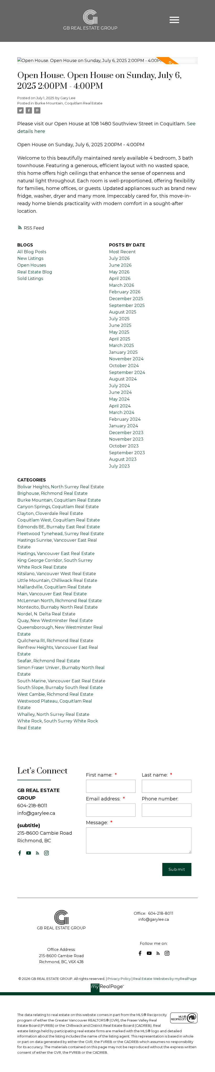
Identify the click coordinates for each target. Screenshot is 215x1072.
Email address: (104, 798)
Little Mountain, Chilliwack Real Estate (57, 580)
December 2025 (126, 298)
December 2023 (126, 432)
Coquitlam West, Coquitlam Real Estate (58, 520)
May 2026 (119, 272)
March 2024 (121, 412)
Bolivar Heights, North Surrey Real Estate (60, 486)
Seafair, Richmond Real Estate (48, 660)
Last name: (155, 775)
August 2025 (122, 312)
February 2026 (124, 291)
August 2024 (123, 379)
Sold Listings (30, 278)
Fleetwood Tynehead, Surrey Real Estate (60, 533)
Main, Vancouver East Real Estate (52, 593)
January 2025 (123, 352)
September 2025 (127, 305)
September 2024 (127, 372)
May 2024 (119, 399)
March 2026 (121, 285)
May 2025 (119, 332)
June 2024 (120, 392)
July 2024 (119, 385)
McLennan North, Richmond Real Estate (59, 600)
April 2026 (119, 278)
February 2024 (125, 419)
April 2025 (119, 338)
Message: (97, 822)
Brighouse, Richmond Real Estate (52, 493)
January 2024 (123, 425)
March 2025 (121, 345)
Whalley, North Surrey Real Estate (53, 714)
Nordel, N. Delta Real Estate (46, 613)
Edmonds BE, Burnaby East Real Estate (58, 526)
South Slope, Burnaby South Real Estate (60, 687)
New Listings (30, 258)
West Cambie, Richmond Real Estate (55, 694)
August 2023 (123, 459)
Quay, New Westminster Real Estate (55, 620)
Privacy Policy (119, 979)
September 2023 (127, 452)
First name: (100, 775)
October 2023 (124, 446)
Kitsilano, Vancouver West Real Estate (56, 573)
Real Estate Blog (34, 272)
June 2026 (120, 265)
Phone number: (160, 798)
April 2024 (120, 405)
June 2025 (120, 325)
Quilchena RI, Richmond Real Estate (55, 640)
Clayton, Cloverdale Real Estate (50, 513)
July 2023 (119, 466)
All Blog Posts (31, 251)
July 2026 (119, 258)
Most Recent (122, 251)
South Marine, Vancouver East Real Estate (61, 680)
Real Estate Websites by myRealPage (165, 979)
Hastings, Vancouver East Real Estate (56, 553)
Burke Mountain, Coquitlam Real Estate (69, 103)
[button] (19, 853)
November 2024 (126, 358)
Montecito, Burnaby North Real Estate (57, 607)
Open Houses (31, 265)
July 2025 (119, 318)
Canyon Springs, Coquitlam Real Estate (58, 506)
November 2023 (126, 439)
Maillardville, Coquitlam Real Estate (54, 587)
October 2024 (124, 365)
